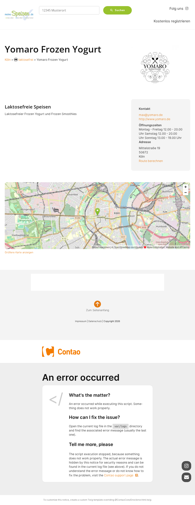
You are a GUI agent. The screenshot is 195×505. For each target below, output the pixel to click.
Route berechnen (151, 161)
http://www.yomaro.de (155, 119)
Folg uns (176, 8)
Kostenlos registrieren (172, 21)
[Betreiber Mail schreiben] (186, 477)
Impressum (80, 321)
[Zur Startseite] (19, 14)
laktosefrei (26, 60)
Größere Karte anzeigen (19, 252)
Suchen (120, 10)
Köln (8, 60)
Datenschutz (95, 321)
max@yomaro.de (151, 115)
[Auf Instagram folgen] (186, 466)
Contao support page (119, 475)
